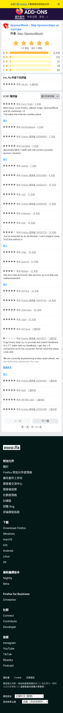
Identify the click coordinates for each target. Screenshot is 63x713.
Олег (23, 252)
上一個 (17, 420)
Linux (6, 556)
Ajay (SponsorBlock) (30, 33)
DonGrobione (28, 127)
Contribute (10, 621)
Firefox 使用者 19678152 (33, 300)
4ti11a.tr (25, 291)
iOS (5, 545)
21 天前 (34, 261)
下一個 (45, 420)
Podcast (8, 665)
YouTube (8, 648)
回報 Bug (8, 506)
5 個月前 (34, 84)
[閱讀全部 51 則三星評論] (31, 61)
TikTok (7, 654)
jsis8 (23, 390)
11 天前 (31, 194)
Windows (9, 533)
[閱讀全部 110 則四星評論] (31, 57)
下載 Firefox (21, 4)
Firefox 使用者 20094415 (34, 185)
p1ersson (26, 213)
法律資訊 (30, 677)
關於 (6, 466)
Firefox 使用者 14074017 (33, 338)
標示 (5, 120)
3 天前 (40, 127)
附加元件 (8, 461)
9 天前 (52, 175)
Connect (8, 615)
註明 (11, 683)
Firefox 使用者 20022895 (34, 175)
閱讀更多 (7, 367)
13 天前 (36, 213)
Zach (23, 319)
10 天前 (52, 185)
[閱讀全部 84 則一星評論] (31, 70)
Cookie (17, 677)
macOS (7, 539)
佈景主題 (32, 16)
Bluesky (8, 659)
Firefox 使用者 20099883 (34, 136)
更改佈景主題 (9, 701)
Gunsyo (25, 261)
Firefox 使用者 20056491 (34, 380)
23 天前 (35, 291)
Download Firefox (14, 528)
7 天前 (52, 136)
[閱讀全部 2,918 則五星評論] (31, 53)
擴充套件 (20, 16)
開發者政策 (10, 489)
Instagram (9, 642)
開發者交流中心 (12, 483)
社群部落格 (10, 495)
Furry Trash (27, 104)
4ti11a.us (25, 329)
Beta (6, 583)
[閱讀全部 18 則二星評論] (31, 65)
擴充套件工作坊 (12, 478)
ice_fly (24, 84)
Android (8, 550)
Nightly (7, 578)
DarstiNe (25, 146)
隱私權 (6, 677)
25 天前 (37, 310)
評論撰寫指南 (11, 512)
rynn (23, 194)
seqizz (24, 165)
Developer (9, 627)
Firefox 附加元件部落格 (17, 472)
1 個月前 (36, 329)
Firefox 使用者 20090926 (34, 204)
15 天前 (31, 223)
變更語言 (7, 696)
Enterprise (9, 599)
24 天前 (52, 300)
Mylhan (24, 271)
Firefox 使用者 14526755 (34, 232)
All (4, 562)
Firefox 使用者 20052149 (33, 409)
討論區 (7, 500)
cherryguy (26, 310)
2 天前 (38, 104)
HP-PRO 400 (27, 399)
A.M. (23, 223)
